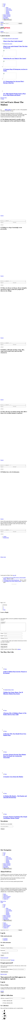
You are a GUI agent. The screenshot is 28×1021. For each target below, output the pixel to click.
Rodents (8, 13)
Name (2, 633)
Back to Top (3, 901)
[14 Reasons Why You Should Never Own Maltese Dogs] (15, 724)
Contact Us (5, 898)
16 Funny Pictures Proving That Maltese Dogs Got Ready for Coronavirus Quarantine (14, 756)
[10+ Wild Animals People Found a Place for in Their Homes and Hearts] (15, 88)
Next (6, 97)
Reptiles (7, 12)
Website (2, 638)
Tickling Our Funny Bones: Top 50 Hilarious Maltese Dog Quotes (13, 693)
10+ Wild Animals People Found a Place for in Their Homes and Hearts (14, 94)
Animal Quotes (7, 689)
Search (20, 23)
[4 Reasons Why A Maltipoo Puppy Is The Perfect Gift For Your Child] (15, 703)
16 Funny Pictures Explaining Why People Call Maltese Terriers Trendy (15, 817)
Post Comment (4, 644)
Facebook (5, 938)
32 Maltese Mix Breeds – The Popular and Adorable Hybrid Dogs (15, 796)
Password (3, 950)
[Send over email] (4, 1019)
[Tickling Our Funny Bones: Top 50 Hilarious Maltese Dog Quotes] (15, 682)
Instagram (5, 939)
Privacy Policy (6, 897)
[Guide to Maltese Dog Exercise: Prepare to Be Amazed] (15, 661)
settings (19, 649)
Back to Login (4, 974)
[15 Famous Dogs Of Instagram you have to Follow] (15, 64)
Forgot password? (4, 957)
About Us (5, 895)
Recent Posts (6, 537)
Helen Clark (3, 557)
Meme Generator (7, 14)
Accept (2, 991)
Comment (3, 622)
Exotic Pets (8, 8)
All (4, 6)
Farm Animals (9, 10)
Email (2, 635)
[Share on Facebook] (4, 1011)
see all (14, 575)
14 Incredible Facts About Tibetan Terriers (12, 581)
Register (12, 960)
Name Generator (6, 16)
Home (4, 894)
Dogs (4, 4)
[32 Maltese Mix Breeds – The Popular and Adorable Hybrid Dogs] (15, 786)
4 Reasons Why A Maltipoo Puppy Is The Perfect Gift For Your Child (14, 713)
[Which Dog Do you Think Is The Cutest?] (15, 53)
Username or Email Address (7, 947)
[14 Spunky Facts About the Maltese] (15, 766)
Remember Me (5, 953)
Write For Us (6, 18)
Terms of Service (7, 896)
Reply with (4, 646)
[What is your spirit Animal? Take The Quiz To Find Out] (15, 43)
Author (4, 536)
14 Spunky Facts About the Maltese (13, 776)
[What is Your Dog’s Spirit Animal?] (15, 38)
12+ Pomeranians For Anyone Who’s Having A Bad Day (13, 82)
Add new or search (5, 998)
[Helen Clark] (9, 555)
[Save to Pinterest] (5, 1016)
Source (2, 215)
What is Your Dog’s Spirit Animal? (13, 41)
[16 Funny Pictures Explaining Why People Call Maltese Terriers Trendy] (15, 806)
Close (2, 902)
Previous (2, 97)
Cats (4, 5)
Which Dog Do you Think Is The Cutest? (14, 58)
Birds (7, 7)
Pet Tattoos (5, 17)
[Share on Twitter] (4, 1014)
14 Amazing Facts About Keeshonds (11, 580)
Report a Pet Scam (7, 19)
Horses (7, 11)
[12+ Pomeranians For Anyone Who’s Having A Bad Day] (15, 76)
